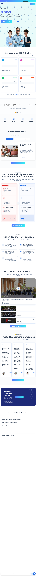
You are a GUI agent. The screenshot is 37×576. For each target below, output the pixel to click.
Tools (23, 3)
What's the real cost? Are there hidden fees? (9, 422)
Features (6, 3)
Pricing (15, 3)
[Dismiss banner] (34, 1)
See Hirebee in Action (17, 225)
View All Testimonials (17, 380)
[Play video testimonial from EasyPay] (18, 288)
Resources (19, 3)
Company (30, 3)
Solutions (10, 3)
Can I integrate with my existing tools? (8, 425)
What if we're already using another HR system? (10, 428)
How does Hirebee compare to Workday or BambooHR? (11, 419)
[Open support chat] (34, 573)
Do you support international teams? (8, 432)
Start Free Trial (6, 21)
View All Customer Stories (17, 326)
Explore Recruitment (8, 72)
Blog (26, 3)
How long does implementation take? (8, 435)
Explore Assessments (26, 72)
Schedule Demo (17, 94)
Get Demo (17, 21)
